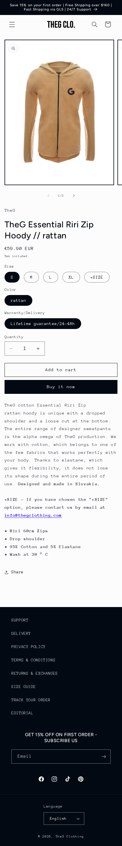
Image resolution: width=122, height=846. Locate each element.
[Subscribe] (103, 756)
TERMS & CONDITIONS (33, 660)
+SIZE (97, 277)
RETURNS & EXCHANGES (34, 673)
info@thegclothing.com (33, 515)
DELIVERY (21, 633)
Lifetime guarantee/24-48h (43, 323)
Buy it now (61, 386)
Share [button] (17, 572)
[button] (11, 24)
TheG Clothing (70, 836)
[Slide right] (74, 195)
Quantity (14, 337)
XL (71, 277)
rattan (18, 300)
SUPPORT (19, 620)
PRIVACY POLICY (28, 646)
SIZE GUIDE (23, 686)
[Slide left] (48, 195)
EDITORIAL (22, 713)
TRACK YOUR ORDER (31, 700)
